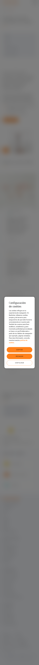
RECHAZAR (19, 356)
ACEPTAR (19, 350)
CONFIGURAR (19, 363)
